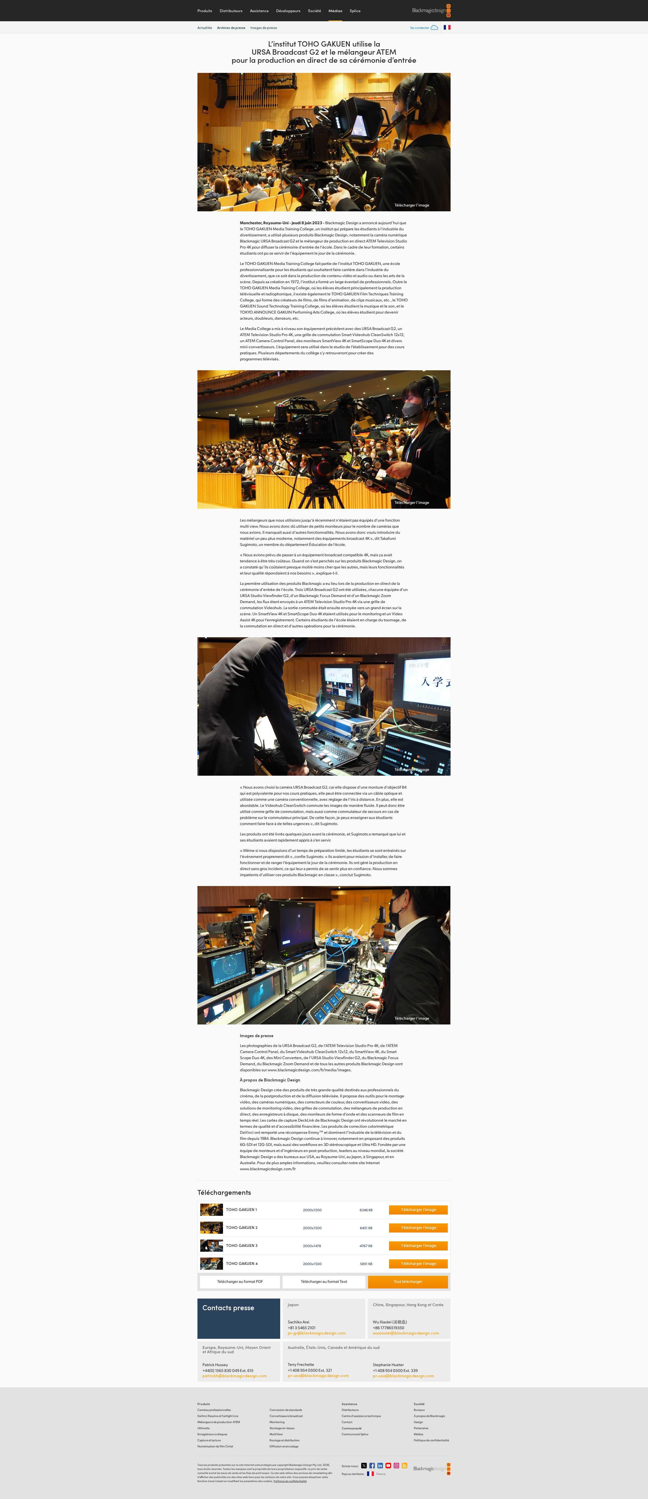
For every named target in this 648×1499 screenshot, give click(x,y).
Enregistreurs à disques (212, 1434)
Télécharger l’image (412, 205)
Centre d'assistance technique (361, 1416)
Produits (204, 10)
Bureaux (419, 1410)
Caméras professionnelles (214, 1410)
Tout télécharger (408, 1281)
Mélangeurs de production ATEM (218, 1422)
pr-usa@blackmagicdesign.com (318, 1375)
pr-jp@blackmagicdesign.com (317, 1333)
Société (314, 10)
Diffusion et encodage (284, 1446)
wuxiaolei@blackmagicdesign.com (406, 1333)
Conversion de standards (286, 1410)
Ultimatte (203, 1428)
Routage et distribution (285, 1440)
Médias (335, 10)
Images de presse (263, 27)
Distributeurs (231, 10)
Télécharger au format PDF (240, 1281)
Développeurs (288, 10)
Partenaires (421, 1428)
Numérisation (215, 1446)
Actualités (204, 27)
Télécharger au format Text (324, 1281)
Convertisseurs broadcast (286, 1416)
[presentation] (204, 142)
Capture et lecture (209, 1440)
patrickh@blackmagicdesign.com (234, 1376)
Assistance (259, 10)
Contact (347, 1422)
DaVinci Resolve (217, 1416)
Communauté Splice (355, 1434)
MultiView (276, 1434)
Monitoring (277, 1422)
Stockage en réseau (282, 1428)
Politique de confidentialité (431, 1440)
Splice (355, 10)
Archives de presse (231, 27)
